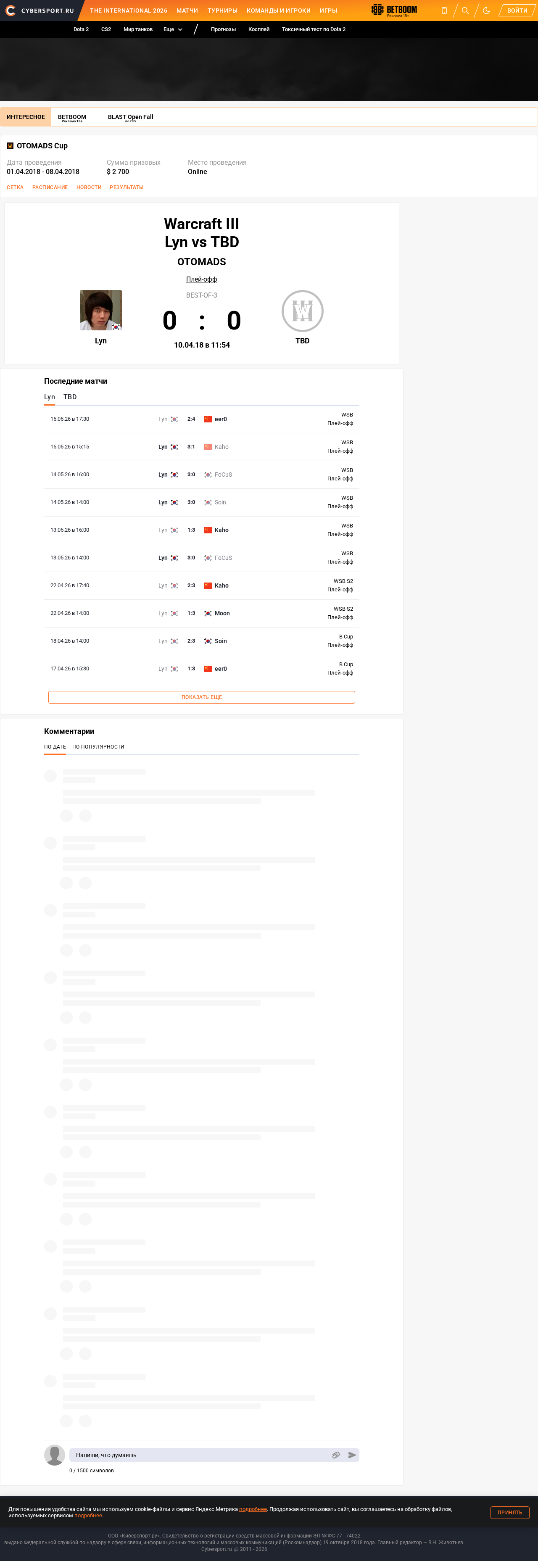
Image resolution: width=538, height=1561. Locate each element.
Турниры (223, 10)
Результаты (126, 187)
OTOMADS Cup (42, 146)
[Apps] (444, 10)
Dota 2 (81, 29)
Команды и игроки (279, 10)
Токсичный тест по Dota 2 (313, 29)
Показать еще (202, 697)
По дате (55, 747)
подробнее (253, 1509)
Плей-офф (201, 279)
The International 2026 (128, 10)
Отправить (352, 1455)
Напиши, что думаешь (106, 1455)
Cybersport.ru (216, 1549)
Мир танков (138, 29)
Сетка (15, 187)
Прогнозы (223, 29)
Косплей (258, 29)
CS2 (106, 29)
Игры (328, 10)
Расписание (50, 187)
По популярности (98, 747)
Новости (89, 187)
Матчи (187, 10)
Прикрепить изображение (335, 1455)
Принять (510, 1513)
